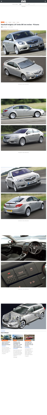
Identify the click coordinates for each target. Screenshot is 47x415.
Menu (1, 1)
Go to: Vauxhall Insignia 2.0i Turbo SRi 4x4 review (9, 29)
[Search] (45, 1)
